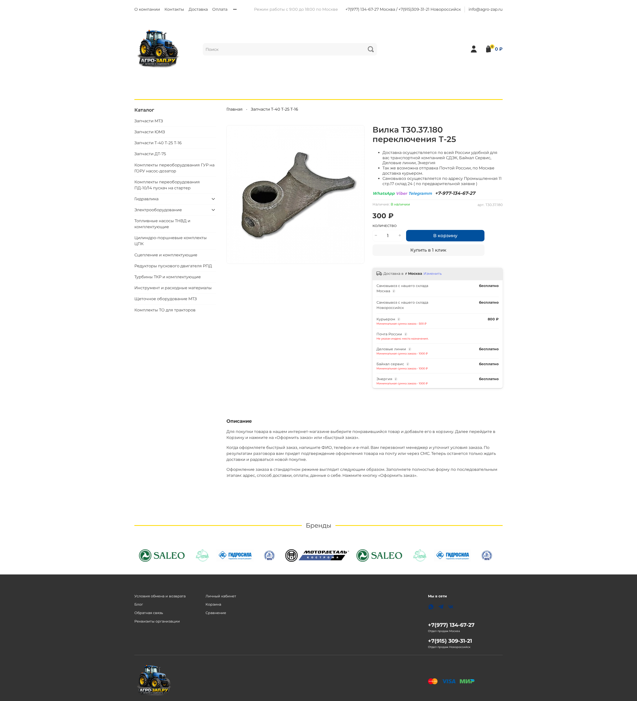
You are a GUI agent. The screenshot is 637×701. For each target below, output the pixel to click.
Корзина (213, 604)
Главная (234, 109)
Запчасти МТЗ (148, 120)
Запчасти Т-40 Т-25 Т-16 (274, 109)
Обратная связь (148, 613)
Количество (384, 226)
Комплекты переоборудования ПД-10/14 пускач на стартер (167, 184)
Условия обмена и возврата (160, 596)
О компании (147, 9)
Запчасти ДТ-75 (150, 153)
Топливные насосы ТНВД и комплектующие (162, 223)
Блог (138, 604)
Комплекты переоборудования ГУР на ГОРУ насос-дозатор (174, 167)
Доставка (198, 9)
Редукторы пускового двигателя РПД (173, 265)
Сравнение (216, 613)
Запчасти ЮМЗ (149, 131)
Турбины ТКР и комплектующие (167, 276)
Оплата (219, 9)
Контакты (174, 9)
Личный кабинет (221, 596)
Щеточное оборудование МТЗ (165, 298)
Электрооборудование (158, 209)
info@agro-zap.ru (486, 9)
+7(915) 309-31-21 (450, 641)
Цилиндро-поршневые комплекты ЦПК (170, 240)
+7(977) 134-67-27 (451, 625)
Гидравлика (146, 198)
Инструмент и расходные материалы (173, 287)
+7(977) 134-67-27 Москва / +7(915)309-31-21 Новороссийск (403, 9)
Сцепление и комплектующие (165, 254)
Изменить (433, 273)
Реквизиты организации (157, 621)
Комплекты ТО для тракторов (165, 309)
